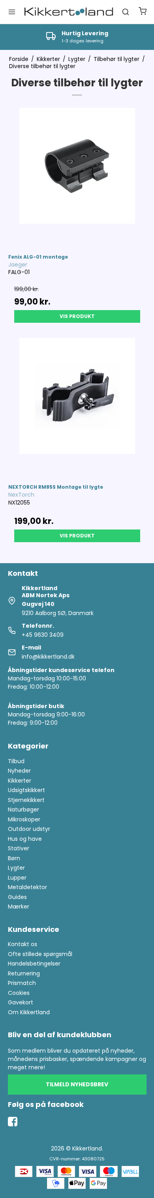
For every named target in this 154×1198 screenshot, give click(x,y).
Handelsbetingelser (34, 964)
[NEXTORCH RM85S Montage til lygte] (77, 407)
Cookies (19, 993)
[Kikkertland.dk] (69, 12)
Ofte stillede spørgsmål (40, 954)
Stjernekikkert (26, 800)
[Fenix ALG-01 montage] (77, 177)
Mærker (18, 906)
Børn (14, 858)
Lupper (17, 878)
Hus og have (25, 839)
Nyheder (19, 771)
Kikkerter (19, 781)
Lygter (16, 868)
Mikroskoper (24, 819)
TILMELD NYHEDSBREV (77, 1084)
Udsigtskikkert (26, 790)
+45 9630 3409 (43, 635)
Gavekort (20, 1002)
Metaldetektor (27, 887)
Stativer (18, 848)
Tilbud (16, 761)
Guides (17, 897)
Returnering (24, 973)
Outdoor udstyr (29, 829)
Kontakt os (22, 944)
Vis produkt (77, 316)
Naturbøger (23, 809)
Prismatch (22, 983)
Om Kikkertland (29, 1012)
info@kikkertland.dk (48, 657)
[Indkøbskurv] (142, 12)
